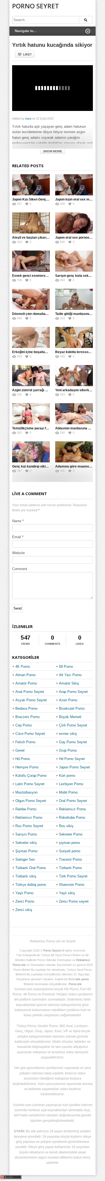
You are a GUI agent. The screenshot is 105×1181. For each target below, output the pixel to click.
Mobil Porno (68, 792)
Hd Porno (22, 759)
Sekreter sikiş (26, 843)
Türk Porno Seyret (73, 876)
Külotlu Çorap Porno (31, 776)
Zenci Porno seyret (74, 901)
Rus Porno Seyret (29, 826)
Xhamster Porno (71, 885)
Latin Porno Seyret (29, 784)
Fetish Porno (25, 742)
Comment (19, 569)
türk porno (82, 979)
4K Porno (22, 666)
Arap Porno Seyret (73, 692)
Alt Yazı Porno (70, 675)
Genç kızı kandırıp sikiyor (31, 466)
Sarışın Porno (26, 834)
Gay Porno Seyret (73, 742)
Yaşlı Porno (24, 893)
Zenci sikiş (23, 910)
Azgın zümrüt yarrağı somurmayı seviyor (43, 390)
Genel (19, 750)
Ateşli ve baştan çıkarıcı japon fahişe (40, 237)
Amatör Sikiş (69, 683)
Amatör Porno (26, 683)
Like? (27, 54)
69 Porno (66, 666)
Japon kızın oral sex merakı (76, 199)
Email (16, 537)
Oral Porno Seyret (73, 801)
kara (28, 118)
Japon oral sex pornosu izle (76, 237)
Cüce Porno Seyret (30, 734)
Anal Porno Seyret (29, 692)
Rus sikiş (66, 826)
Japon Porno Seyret (74, 767)
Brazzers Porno (27, 717)
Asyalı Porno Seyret (31, 700)
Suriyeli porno (69, 851)
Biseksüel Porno (72, 708)
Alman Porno (25, 675)
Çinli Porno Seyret (73, 725)
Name (16, 521)
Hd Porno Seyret (72, 759)
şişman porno (69, 843)
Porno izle (75, 984)
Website (18, 553)
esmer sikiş (68, 734)
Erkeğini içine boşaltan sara (33, 352)
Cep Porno (23, 725)
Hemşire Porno (26, 767)
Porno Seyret (35, 5)
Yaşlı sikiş (67, 893)
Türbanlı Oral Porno (30, 868)
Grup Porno (68, 750)
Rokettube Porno (72, 817)
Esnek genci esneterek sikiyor (35, 276)
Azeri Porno (68, 700)
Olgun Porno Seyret (30, 801)
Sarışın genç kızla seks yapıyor (79, 276)
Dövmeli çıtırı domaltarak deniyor (37, 314)
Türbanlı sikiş (25, 876)
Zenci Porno (24, 901)
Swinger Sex (25, 859)
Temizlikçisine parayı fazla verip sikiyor (42, 428)
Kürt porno (67, 776)
